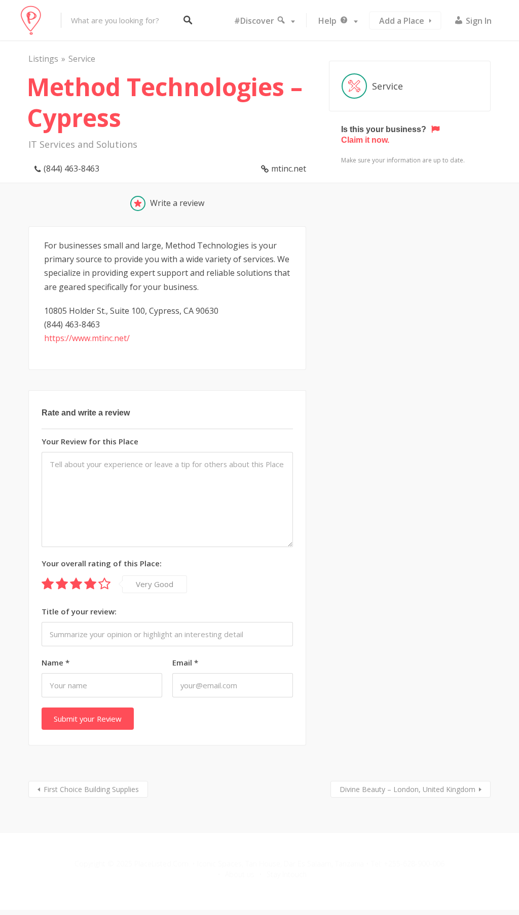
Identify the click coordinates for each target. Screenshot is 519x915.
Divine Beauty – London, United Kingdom (407, 789)
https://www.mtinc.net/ (87, 338)
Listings (43, 58)
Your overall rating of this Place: (102, 563)
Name (55, 662)
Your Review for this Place (90, 441)
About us (239, 874)
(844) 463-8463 (71, 168)
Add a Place (401, 20)
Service (81, 58)
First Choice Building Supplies (91, 789)
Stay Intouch (287, 874)
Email (185, 662)
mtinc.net (288, 168)
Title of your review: (79, 611)
